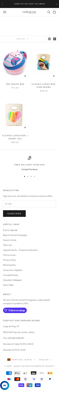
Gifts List (7, 245)
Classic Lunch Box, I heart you (15, 137)
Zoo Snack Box (15, 84)
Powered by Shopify (43, 366)
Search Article (9, 240)
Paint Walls (8, 285)
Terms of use (9, 255)
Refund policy (9, 265)
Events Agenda (10, 230)
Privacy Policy (9, 260)
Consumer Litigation (12, 270)
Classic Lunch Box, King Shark (44, 85)
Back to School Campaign (15, 235)
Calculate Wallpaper (12, 280)
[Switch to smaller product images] (54, 39)
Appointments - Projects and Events (20, 250)
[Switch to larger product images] (49, 39)
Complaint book (10, 275)
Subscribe (14, 213)
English (44, 360)
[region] (29, 163)
